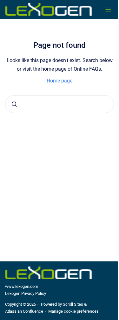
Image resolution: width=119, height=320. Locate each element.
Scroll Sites (73, 304)
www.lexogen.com (21, 286)
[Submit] (14, 104)
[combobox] (59, 104)
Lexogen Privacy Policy (25, 293)
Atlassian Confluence (24, 311)
